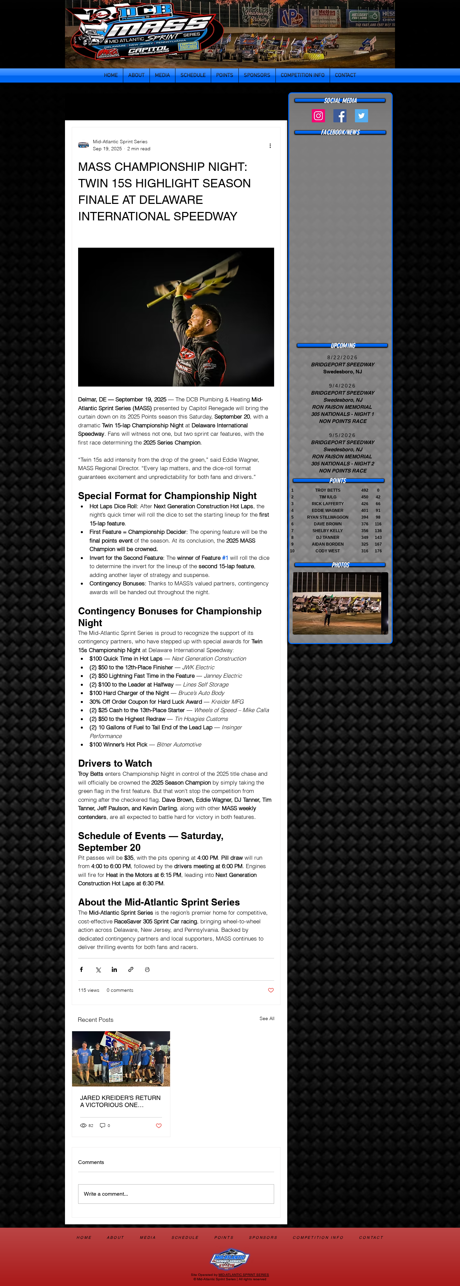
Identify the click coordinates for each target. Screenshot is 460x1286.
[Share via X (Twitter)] (98, 969)
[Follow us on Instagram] (318, 115)
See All (267, 1018)
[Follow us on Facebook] (340, 115)
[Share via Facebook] (81, 969)
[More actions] (270, 145)
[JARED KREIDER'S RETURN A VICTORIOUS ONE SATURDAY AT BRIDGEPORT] (121, 1058)
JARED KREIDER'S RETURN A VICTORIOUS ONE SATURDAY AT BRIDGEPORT (121, 1101)
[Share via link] (131, 969)
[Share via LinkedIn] (114, 969)
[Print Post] (147, 969)
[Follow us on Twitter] (361, 115)
